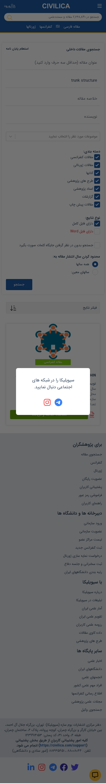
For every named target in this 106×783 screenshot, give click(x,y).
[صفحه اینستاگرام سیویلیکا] (48, 402)
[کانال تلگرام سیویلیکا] (58, 402)
